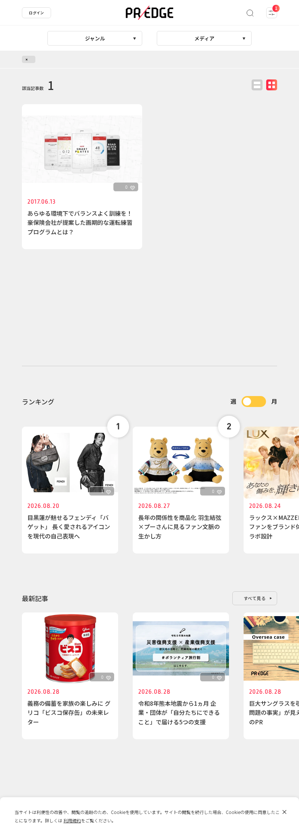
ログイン (36, 12)
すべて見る (255, 598)
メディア (204, 38)
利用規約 (72, 820)
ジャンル (95, 38)
